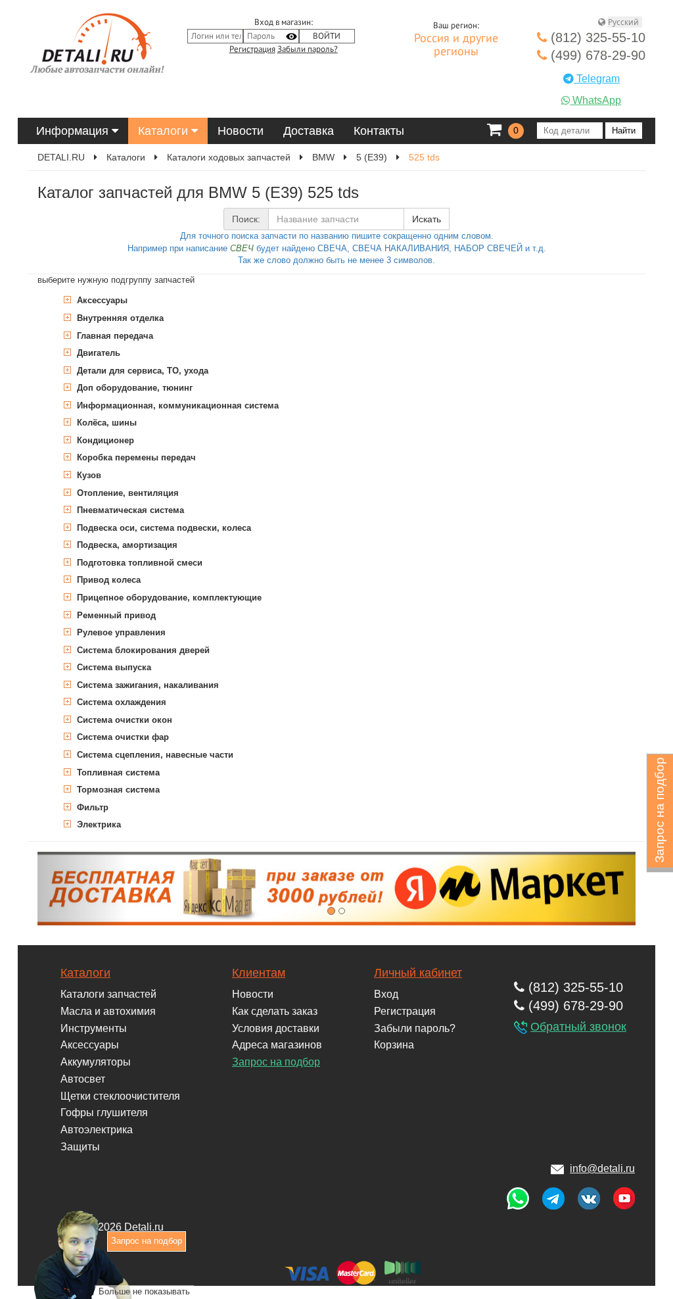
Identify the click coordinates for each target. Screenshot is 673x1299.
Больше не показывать (144, 1291)
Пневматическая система (129, 510)
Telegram (597, 78)
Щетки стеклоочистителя (120, 1096)
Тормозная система (117, 790)
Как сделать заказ (274, 1011)
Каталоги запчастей (108, 994)
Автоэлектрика (96, 1129)
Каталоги (164, 130)
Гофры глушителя (104, 1112)
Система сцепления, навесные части (153, 755)
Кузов (87, 475)
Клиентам (258, 972)
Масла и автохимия (108, 1011)
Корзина (394, 1044)
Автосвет (82, 1079)
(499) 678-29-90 (596, 55)
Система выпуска (112, 667)
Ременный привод (115, 615)
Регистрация (252, 49)
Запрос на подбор (276, 1061)
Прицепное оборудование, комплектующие (168, 597)
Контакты (379, 130)
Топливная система (117, 772)
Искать (426, 219)
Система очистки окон (123, 720)
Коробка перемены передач (135, 457)
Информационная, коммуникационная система (176, 405)
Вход (386, 994)
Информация (74, 130)
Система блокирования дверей (142, 650)
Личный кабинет (418, 972)
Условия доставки (275, 1028)
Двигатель (97, 353)
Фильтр (91, 807)
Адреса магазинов (277, 1044)
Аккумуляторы (95, 1061)
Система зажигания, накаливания (146, 685)
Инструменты (93, 1028)
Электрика (97, 824)
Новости (241, 130)
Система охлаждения (120, 702)
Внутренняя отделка (119, 318)
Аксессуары (101, 300)
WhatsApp (595, 100)
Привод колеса (107, 580)
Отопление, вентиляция (126, 493)
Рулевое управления (120, 632)
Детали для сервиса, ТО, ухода (141, 371)
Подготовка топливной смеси (138, 563)
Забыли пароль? (307, 49)
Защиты (80, 1146)
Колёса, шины (105, 423)
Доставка (308, 130)
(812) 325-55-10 (596, 37)
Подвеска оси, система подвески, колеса (162, 528)
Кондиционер (104, 440)
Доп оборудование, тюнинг (133, 388)
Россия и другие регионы (456, 45)
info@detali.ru (602, 1168)
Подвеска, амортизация (125, 545)
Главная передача (113, 336)
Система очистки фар (121, 737)
